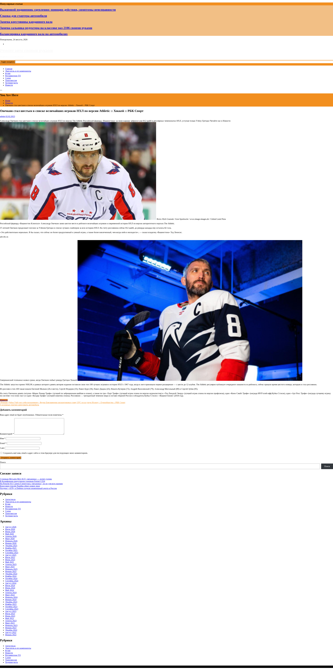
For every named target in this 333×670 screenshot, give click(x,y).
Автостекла (10, 499)
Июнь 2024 (10, 588)
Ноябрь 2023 (10, 604)
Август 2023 (10, 611)
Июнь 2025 (10, 560)
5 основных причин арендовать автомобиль (19, 405)
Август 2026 (10, 527)
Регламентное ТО (13, 76)
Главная (8, 69)
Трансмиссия (11, 80)
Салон (8, 78)
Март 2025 (10, 567)
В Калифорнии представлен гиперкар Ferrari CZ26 (22, 481)
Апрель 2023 (11, 621)
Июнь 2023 (10, 616)
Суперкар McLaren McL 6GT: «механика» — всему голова (26, 479)
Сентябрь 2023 (11, 609)
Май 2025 (9, 562)
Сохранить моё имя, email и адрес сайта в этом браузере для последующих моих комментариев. (45, 453)
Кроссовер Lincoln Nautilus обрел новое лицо (20, 486)
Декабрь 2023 (11, 602)
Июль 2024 (10, 585)
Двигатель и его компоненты (18, 71)
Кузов (7, 73)
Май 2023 (9, 618)
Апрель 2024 (11, 592)
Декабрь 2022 (11, 630)
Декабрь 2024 (11, 574)
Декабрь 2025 (11, 546)
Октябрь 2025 (11, 550)
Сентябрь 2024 (11, 581)
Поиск (3, 462)
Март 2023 (10, 623)
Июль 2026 (10, 529)
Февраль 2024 (11, 597)
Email (3, 443)
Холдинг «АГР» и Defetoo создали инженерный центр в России (28, 488)
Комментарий (7, 434)
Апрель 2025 (11, 564)
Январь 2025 (10, 571)
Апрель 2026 (11, 536)
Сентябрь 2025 (11, 553)
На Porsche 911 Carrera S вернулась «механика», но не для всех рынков (31, 484)
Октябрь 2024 (11, 578)
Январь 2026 (10, 543)
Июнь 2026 (10, 531)
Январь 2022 (10, 635)
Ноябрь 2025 (10, 548)
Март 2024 (10, 595)
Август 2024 (10, 583)
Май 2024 (9, 590)
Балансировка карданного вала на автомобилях (34, 34)
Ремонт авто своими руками (26, 50)
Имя (2, 438)
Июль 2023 (10, 614)
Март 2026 (10, 539)
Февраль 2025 (11, 569)
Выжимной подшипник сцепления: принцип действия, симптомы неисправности (58, 9)
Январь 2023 (10, 628)
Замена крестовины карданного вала (26, 21)
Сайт (2, 448)
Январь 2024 (10, 599)
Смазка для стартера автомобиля (23, 15)
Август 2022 (10, 632)
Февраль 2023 (11, 625)
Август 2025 (10, 555)
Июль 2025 (10, 557)
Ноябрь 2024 (10, 576)
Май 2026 (9, 534)
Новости (9, 85)
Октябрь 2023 (11, 607)
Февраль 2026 (11, 541)
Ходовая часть (11, 83)
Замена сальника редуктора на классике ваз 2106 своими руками (46, 28)
